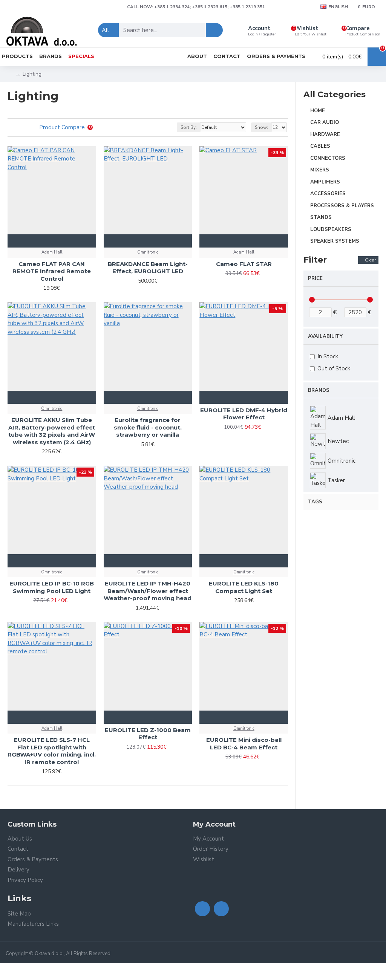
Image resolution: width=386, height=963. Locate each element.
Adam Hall (51, 252)
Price (315, 278)
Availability (325, 336)
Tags (315, 501)
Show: (261, 127)
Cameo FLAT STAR (244, 264)
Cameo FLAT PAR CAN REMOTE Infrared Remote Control (51, 271)
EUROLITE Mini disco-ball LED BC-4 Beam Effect (244, 743)
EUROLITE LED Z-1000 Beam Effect (148, 733)
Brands (318, 390)
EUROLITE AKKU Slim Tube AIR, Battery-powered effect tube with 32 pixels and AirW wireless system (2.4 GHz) (51, 431)
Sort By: (189, 127)
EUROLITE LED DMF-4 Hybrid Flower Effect (243, 414)
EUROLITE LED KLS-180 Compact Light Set (244, 587)
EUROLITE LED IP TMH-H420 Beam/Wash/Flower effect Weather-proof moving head (147, 591)
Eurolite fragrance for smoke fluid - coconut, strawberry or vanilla (148, 427)
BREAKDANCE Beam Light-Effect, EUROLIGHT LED (148, 267)
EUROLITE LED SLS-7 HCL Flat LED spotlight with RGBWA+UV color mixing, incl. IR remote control (52, 751)
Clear (370, 260)
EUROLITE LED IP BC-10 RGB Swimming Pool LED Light (51, 587)
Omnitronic (147, 252)
